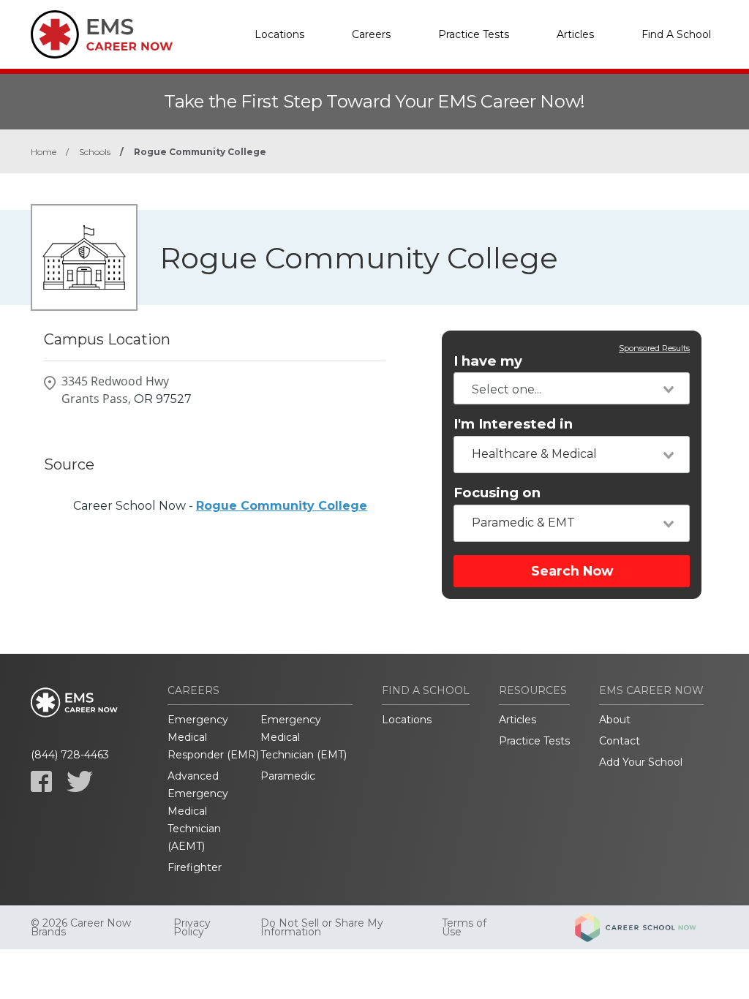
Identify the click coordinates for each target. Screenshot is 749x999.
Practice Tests (473, 34)
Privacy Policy (192, 927)
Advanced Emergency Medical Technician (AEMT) (198, 811)
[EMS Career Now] (104, 34)
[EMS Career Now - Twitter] (80, 781)
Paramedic (287, 776)
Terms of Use (464, 927)
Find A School (676, 34)
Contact (619, 740)
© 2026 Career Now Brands (81, 927)
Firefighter (195, 867)
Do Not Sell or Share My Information (321, 927)
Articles (575, 34)
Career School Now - (220, 506)
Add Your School (640, 762)
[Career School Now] (646, 927)
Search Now (572, 570)
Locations (279, 34)
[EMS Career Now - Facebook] (41, 781)
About (615, 719)
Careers (371, 34)
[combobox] (571, 388)
